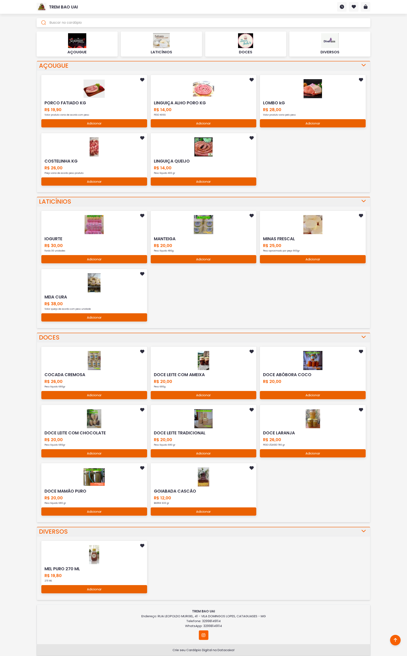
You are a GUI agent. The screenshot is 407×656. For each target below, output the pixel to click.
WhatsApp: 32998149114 (203, 626)
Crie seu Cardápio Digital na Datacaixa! (203, 650)
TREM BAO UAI (63, 7)
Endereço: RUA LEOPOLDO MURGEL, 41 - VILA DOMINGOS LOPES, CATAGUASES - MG (203, 616)
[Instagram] (203, 635)
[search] (203, 22)
